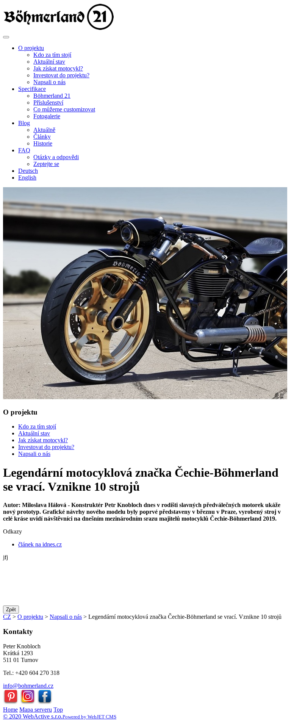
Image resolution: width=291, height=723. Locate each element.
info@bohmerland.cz (28, 685)
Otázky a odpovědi (56, 157)
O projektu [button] (31, 48)
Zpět (11, 609)
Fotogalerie (46, 116)
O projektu (30, 616)
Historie (42, 143)
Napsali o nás (49, 82)
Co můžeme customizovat (64, 109)
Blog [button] (24, 123)
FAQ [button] (24, 150)
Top (58, 709)
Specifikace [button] (32, 89)
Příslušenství (48, 102)
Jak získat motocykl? (58, 68)
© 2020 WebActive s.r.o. (33, 716)
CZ (7, 616)
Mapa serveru (35, 709)
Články (42, 136)
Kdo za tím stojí (52, 55)
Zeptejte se (46, 164)
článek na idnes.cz (40, 544)
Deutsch (28, 170)
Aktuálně (44, 130)
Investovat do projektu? (61, 75)
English (27, 177)
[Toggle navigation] (6, 37)
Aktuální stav (49, 61)
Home (10, 709)
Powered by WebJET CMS (89, 717)
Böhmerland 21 (51, 95)
